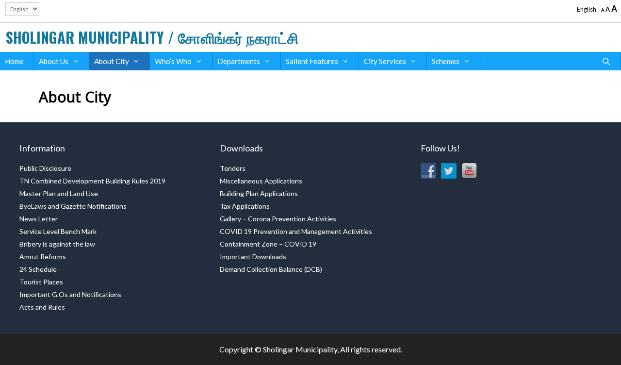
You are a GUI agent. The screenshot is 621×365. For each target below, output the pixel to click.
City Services (385, 61)
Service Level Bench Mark (58, 231)
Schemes (445, 61)
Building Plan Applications (259, 193)
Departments (238, 61)
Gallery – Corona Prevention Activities (278, 219)
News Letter (38, 219)
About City (111, 61)
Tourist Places (41, 282)
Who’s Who (173, 61)
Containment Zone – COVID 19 (268, 244)
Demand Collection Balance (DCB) (271, 269)
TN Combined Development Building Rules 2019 (92, 181)
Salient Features (312, 61)
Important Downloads (253, 256)
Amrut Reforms (42, 256)
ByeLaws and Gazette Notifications (73, 206)
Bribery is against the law (57, 244)
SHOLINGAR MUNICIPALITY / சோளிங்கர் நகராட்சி (152, 37)
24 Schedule (38, 269)
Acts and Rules (42, 307)
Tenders (232, 168)
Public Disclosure (45, 168)
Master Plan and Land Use (58, 193)
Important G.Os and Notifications (70, 294)
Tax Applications (245, 206)
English (586, 9)
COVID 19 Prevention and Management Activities (296, 231)
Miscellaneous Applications (261, 181)
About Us (53, 61)
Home (14, 61)
